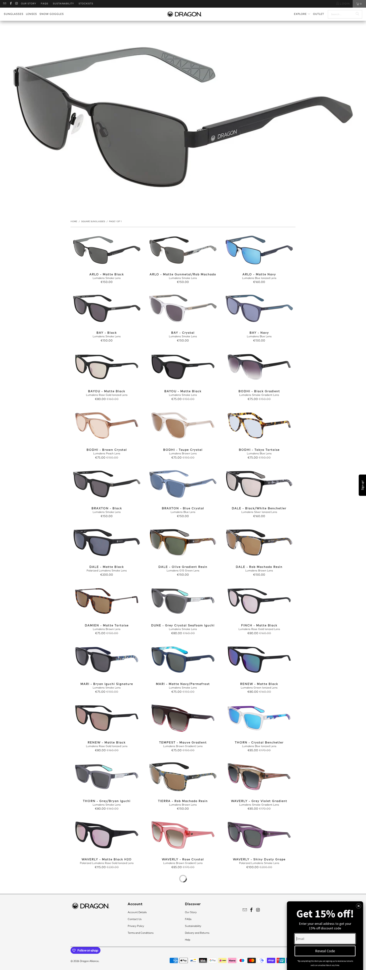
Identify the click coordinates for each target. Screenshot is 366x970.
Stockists (86, 4)
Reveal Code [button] (325, 950)
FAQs (44, 4)
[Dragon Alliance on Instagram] (16, 3)
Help (187, 940)
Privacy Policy (136, 926)
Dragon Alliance (89, 961)
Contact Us (134, 919)
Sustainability (63, 4)
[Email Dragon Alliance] (4, 3)
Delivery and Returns (197, 933)
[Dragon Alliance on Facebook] (10, 3)
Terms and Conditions (140, 933)
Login (344, 3)
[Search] (357, 14)
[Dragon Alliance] (184, 14)
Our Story (28, 4)
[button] (302, 14)
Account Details (137, 912)
